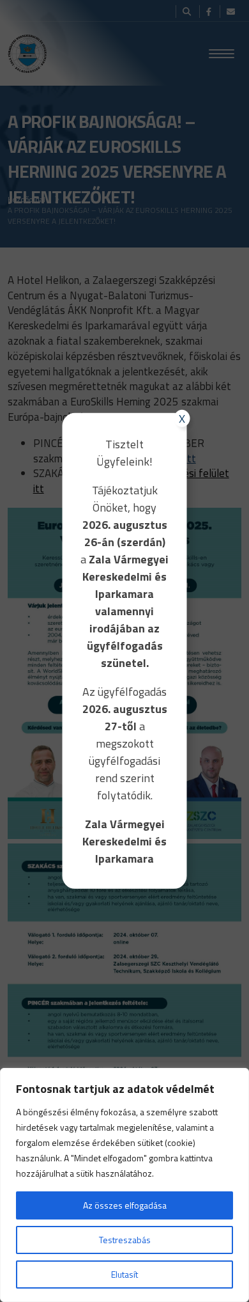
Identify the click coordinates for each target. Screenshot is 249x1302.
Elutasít (124, 1274)
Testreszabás (125, 1239)
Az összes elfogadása (125, 1205)
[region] (124, 1185)
